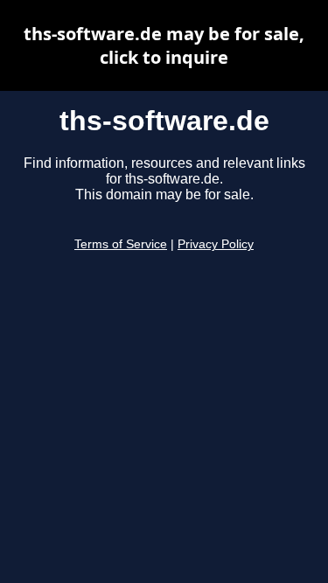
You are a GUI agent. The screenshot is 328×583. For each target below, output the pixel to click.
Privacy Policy (216, 244)
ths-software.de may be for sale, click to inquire (164, 45)
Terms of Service (120, 244)
